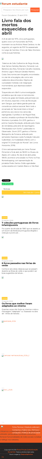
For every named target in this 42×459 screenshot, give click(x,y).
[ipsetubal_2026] (21, 337)
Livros (37, 192)
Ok (3, 457)
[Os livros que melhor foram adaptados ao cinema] (21, 288)
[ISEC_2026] (21, 405)
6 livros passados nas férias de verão (19, 264)
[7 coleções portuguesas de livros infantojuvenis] (21, 207)
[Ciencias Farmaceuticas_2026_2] (21, 371)
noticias (6, 189)
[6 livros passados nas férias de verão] (21, 247)
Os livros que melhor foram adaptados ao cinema (17, 304)
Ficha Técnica (17, 427)
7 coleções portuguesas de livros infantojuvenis (20, 224)
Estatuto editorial (32, 427)
